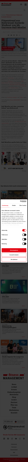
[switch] (24, 235)
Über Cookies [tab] (22, 205)
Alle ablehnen (14, 259)
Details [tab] (14, 205)
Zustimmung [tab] (5, 205)
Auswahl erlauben (14, 254)
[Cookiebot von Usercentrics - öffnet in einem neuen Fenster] (20, 201)
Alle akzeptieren (14, 250)
